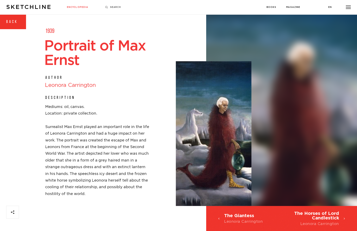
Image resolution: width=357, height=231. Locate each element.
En (330, 7)
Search (115, 7)
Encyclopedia (77, 7)
